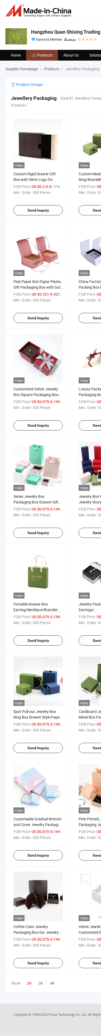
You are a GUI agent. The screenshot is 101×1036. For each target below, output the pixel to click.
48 (52, 983)
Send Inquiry (38, 210)
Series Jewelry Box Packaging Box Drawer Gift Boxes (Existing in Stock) (35, 502)
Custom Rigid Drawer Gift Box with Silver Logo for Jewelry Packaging (34, 179)
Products (45, 55)
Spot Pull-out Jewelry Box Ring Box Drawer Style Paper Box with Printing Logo (37, 717)
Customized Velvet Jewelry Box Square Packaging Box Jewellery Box (35, 394)
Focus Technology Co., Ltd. (68, 1014)
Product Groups (29, 84)
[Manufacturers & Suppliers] (39, 10)
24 (29, 983)
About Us (71, 55)
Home (16, 55)
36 (41, 983)
